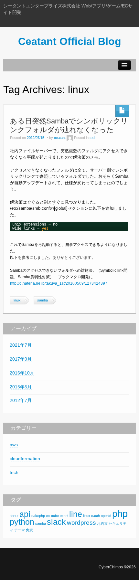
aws (14, 444)
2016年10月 (22, 372)
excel (64, 516)
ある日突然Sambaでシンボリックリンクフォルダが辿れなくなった (69, 125)
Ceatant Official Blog (69, 41)
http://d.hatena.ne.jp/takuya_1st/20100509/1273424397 (58, 283)
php (120, 513)
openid (106, 516)
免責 (29, 530)
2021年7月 (21, 345)
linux (17, 300)
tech (93, 138)
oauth (95, 516)
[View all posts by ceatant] (70, 138)
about (14, 516)
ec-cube (52, 516)
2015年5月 (21, 386)
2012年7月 (21, 400)
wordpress (81, 522)
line (75, 514)
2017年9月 (21, 359)
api (24, 514)
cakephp (38, 516)
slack (56, 522)
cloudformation (25, 458)
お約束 (102, 523)
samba (42, 300)
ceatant (60, 138)
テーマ (19, 530)
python (22, 522)
